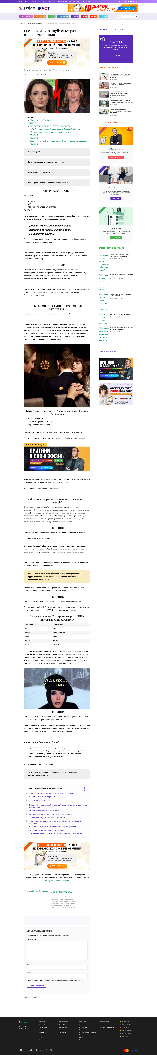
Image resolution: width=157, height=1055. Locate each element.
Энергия (51, 16)
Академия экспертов (35, 24)
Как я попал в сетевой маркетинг (120, 314)
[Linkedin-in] (134, 2)
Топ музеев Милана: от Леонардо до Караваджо (47, 830)
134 (122, 298)
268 (122, 278)
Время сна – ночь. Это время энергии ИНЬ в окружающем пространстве (59, 141)
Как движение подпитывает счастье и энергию (47, 818)
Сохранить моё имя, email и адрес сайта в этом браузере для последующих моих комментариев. (55, 980)
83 (121, 331)
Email (29, 972)
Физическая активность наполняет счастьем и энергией (50, 814)
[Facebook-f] (122, 2)
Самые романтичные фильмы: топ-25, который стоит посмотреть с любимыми (121, 111)
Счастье (93, 16)
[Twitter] (125, 2)
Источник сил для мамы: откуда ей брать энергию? (120, 294)
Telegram (65, 881)
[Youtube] (119, 2)
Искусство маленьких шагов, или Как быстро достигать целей (121, 328)
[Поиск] (136, 16)
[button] (25, 74)
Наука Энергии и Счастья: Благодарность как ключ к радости (52, 827)
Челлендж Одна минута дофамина (42, 797)
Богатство (75, 16)
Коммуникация (63, 16)
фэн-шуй (34, 997)
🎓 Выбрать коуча (125, 1024)
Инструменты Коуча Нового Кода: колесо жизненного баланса (120, 83)
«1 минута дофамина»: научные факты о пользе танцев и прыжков (54, 793)
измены (27, 997)
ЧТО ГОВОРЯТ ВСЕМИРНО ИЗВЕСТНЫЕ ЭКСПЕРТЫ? (51, 126)
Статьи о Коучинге (25, 16)
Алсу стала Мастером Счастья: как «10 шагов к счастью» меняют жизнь (56, 834)
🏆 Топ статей (124, 1021)
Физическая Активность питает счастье (44, 811)
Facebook (57, 881)
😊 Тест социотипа (126, 1030)
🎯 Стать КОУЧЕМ (125, 1027)
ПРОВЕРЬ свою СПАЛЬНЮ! (41, 120)
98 (121, 317)
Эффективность (40, 16)
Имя (28, 964)
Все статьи (104, 16)
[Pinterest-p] (137, 2)
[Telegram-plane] (128, 2)
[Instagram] (131, 2)
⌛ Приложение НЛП (126, 1033)
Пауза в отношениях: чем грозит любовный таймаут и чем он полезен (121, 101)
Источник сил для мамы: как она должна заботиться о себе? (120, 255)
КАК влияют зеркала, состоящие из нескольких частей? (52, 132)
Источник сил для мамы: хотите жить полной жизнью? (121, 275)
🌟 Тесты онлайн (125, 1036)
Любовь (84, 16)
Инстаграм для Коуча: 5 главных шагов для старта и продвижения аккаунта (120, 75)
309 (122, 258)
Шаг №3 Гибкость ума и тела (39, 800)
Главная (22, 24)
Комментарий (31, 939)
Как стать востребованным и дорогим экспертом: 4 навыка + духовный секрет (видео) (119, 93)
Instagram (49, 881)
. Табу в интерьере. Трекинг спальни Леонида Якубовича (55, 129)
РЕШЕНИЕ (32, 123)
